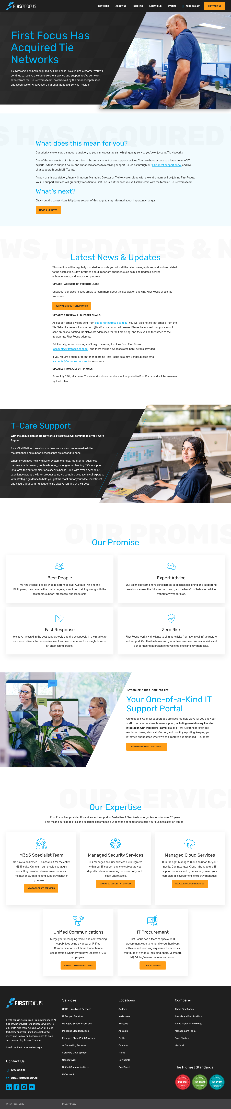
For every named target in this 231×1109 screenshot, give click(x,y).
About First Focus (184, 1009)
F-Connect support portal (166, 165)
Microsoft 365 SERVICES (41, 888)
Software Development (74, 1052)
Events (172, 6)
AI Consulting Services (74, 1045)
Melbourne (124, 1016)
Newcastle (124, 1060)
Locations (155, 6)
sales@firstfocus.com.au (24, 1078)
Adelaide (123, 1030)
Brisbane (123, 1023)
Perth (122, 1038)
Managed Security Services (77, 1023)
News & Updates (48, 210)
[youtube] (32, 1087)
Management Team (185, 1030)
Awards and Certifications (188, 1016)
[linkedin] (9, 1087)
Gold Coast (124, 1067)
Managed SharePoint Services (78, 1038)
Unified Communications (78, 965)
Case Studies (182, 1038)
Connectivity (69, 1060)
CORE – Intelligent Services (76, 1009)
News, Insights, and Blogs (188, 1023)
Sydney (123, 1009)
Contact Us (214, 6)
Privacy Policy (69, 1104)
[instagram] (24, 1087)
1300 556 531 (193, 6)
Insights (138, 6)
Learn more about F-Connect (147, 746)
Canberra (124, 1045)
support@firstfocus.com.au (111, 322)
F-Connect (68, 1074)
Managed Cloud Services (189, 883)
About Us (121, 6)
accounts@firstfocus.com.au (70, 349)
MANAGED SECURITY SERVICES (116, 883)
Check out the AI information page (24, 1047)
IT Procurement (152, 965)
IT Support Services (72, 1016)
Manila (122, 1052)
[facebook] (16, 1087)
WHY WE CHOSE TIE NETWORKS (72, 306)
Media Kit (179, 1045)
